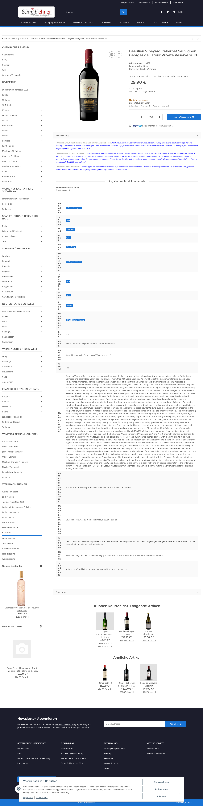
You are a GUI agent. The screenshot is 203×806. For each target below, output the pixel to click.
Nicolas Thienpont (10, 467)
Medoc (5, 130)
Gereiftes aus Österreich (13, 296)
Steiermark (7, 281)
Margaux (6, 110)
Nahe (4, 321)
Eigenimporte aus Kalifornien (15, 198)
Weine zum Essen (10, 491)
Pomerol (6, 140)
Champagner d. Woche (54, 22)
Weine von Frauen (10, 512)
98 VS (68, 295)
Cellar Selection (78, 320)
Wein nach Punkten (156, 753)
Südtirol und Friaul (11, 422)
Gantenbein (7, 342)
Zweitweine (7, 543)
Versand (151, 91)
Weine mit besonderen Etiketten (17, 507)
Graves (5, 120)
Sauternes (7, 181)
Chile (4, 376)
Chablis (5, 401)
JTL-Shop (188, 802)
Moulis (5, 135)
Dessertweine (8, 517)
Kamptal (6, 261)
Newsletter (109, 758)
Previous (9, 596)
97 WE (68, 320)
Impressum (28, 797)
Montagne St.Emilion (11, 151)
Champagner (8, 54)
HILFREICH (124, 22)
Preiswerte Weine (10, 527)
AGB (19, 753)
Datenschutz (42, 797)
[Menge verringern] (132, 117)
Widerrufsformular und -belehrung (33, 758)
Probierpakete (8, 553)
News (106, 768)
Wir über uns (67, 748)
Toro (4, 241)
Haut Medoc (7, 125)
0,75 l (68, 238)
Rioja (4, 226)
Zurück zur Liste (10, 38)
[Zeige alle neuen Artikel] (41, 626)
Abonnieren (175, 724)
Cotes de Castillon (10, 156)
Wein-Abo (141, 22)
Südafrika (6, 209)
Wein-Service (153, 748)
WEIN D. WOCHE (28, 22)
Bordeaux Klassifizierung (72, 753)
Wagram (6, 271)
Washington (7, 361)
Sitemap (107, 753)
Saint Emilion (8, 146)
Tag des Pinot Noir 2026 (13, 502)
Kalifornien (70, 230)
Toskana (6, 427)
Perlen (179, 22)
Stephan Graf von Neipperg (15, 462)
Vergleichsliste (128, 2)
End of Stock (8, 496)
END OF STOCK (161, 22)
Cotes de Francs (9, 161)
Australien (7, 366)
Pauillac (5, 95)
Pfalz (4, 326)
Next (35, 596)
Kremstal (6, 266)
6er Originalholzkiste (73, 262)
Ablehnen (161, 796)
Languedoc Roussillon (12, 416)
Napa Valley (70, 247)
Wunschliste (144, 2)
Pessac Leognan (9, 115)
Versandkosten (161, 2)
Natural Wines (8, 522)
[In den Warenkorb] (55, 47)
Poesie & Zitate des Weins (72, 763)
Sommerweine (8, 538)
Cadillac (6, 171)
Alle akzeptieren (161, 782)
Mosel (5, 316)
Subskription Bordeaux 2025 (15, 89)
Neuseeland (7, 371)
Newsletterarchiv (111, 763)
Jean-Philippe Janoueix (12, 451)
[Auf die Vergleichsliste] (112, 54)
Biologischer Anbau (11, 548)
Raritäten (143, 66)
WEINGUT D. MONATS (83, 22)
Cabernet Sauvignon (73, 208)
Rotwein (69, 305)
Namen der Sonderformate (73, 758)
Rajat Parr (6, 477)
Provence (6, 406)
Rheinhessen (8, 336)
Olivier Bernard (9, 456)
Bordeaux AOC (9, 176)
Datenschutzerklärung (65, 724)
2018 (68, 220)
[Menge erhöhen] (159, 117)
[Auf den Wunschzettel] (119, 54)
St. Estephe (7, 105)
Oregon (5, 356)
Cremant (6, 65)
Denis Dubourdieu (10, 446)
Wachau (6, 256)
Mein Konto (178, 2)
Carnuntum (7, 291)
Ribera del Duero (10, 236)
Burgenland (7, 286)
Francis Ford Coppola (12, 472)
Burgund (6, 396)
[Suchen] (123, 12)
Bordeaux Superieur (11, 166)
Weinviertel (7, 276)
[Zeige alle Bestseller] (41, 566)
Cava (4, 59)
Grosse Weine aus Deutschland (16, 311)
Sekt (4, 70)
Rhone (5, 411)
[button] (161, 12)
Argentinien (7, 382)
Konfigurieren (161, 789)
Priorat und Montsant (12, 231)
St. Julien (6, 100)
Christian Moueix (10, 441)
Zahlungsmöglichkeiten (114, 748)
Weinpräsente (8, 559)
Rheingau (6, 331)
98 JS (68, 281)
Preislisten (106, 22)
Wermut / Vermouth (11, 75)
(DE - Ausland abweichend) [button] (159, 106)
